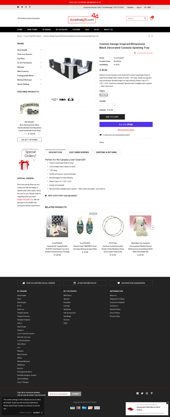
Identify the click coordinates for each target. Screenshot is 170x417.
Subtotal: (102, 110)
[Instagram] (26, 7)
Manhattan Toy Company (140, 243)
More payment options (126, 130)
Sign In (139, 7)
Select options (29, 140)
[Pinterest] (30, 7)
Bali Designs (29, 122)
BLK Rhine (104, 95)
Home (19, 36)
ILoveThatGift (119, 58)
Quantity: (102, 101)
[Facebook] (18, 7)
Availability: (103, 65)
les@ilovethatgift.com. (25, 200)
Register (130, 7)
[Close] (168, 402)
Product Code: (104, 61)
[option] (29, 120)
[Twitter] (22, 7)
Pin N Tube (113, 243)
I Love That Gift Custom (32, 36)
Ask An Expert (70, 196)
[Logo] (83, 18)
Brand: (102, 58)
